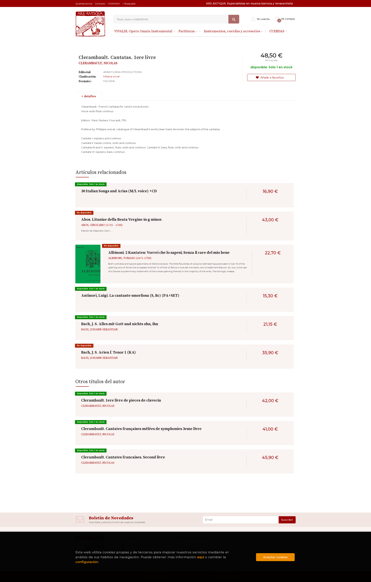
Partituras (187, 31)
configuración (86, 562)
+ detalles (88, 96)
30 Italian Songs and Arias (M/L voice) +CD (119, 191)
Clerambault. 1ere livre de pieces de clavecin (121, 400)
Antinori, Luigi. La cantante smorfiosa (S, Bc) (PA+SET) (130, 295)
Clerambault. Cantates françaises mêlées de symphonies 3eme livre (141, 428)
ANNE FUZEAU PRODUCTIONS (122, 71)
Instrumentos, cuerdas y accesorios (232, 31)
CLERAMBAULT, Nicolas (98, 63)
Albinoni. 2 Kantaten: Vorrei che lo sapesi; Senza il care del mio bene (169, 252)
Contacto (100, 3)
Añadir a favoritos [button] (272, 77)
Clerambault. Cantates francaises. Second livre (123, 457)
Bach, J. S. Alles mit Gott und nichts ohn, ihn (119, 324)
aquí (200, 557)
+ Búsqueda (129, 3)
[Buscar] (233, 19)
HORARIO (114, 3)
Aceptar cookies (275, 557)
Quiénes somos (83, 3)
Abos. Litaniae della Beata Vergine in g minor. (121, 219)
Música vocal (111, 76)
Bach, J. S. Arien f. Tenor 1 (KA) (108, 352)
